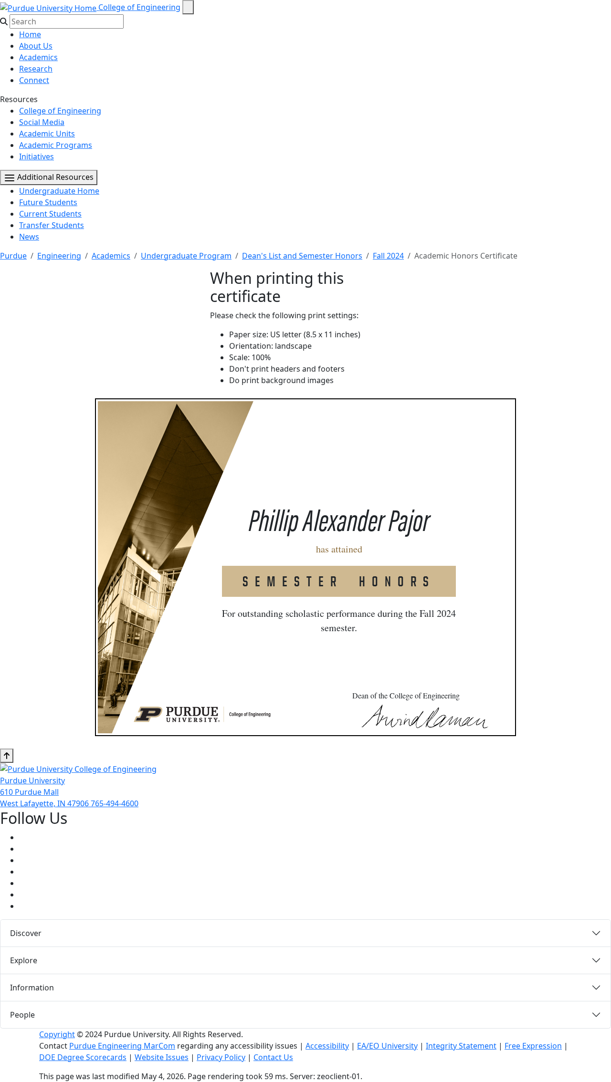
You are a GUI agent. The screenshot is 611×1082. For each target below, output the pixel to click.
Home (30, 34)
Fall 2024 (388, 255)
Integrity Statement (461, 1045)
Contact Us (273, 1057)
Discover (26, 933)
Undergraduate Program (186, 255)
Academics (38, 57)
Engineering (59, 255)
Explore (23, 960)
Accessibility (327, 1045)
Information (32, 987)
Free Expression (533, 1045)
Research (36, 68)
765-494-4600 (114, 803)
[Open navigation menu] (188, 7)
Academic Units (47, 133)
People (22, 1014)
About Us (36, 46)
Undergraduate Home (59, 191)
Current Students (50, 213)
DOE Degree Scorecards (82, 1057)
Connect (34, 80)
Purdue (13, 255)
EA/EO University (387, 1045)
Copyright (57, 1034)
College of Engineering (139, 7)
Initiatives (36, 156)
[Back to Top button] (6, 756)
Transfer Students (51, 225)
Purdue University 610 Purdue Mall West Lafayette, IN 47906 (45, 792)
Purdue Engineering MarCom (122, 1045)
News (29, 236)
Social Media (41, 122)
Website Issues (162, 1057)
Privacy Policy (221, 1057)
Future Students (48, 202)
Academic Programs (55, 145)
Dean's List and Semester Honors (302, 255)
